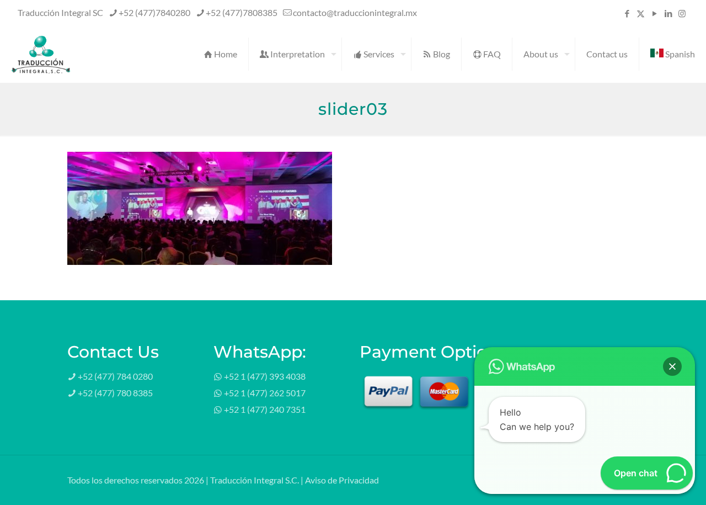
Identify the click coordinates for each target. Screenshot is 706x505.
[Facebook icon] (627, 13)
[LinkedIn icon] (668, 13)
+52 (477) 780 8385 (115, 392)
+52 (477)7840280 (154, 12)
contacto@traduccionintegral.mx (355, 12)
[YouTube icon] (654, 13)
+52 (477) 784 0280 (115, 376)
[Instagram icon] (682, 13)
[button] (672, 366)
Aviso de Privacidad (342, 480)
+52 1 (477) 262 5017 (265, 392)
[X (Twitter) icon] (641, 13)
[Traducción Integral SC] (41, 54)
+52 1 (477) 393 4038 (265, 376)
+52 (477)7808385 (241, 12)
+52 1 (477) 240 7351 (265, 409)
